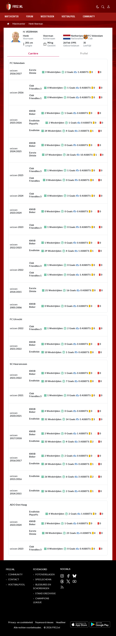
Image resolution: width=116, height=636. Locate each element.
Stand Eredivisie (45, 593)
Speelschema (43, 579)
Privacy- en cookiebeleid (20, 622)
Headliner (61, 622)
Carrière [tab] (33, 53)
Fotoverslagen (45, 574)
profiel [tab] (84, 53)
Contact (13, 579)
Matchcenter (12, 16)
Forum (29, 16)
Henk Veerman (36, 23)
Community (89, 16)
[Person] (108, 6)
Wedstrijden (47, 16)
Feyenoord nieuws (44, 622)
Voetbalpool (68, 16)
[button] (102, 6)
